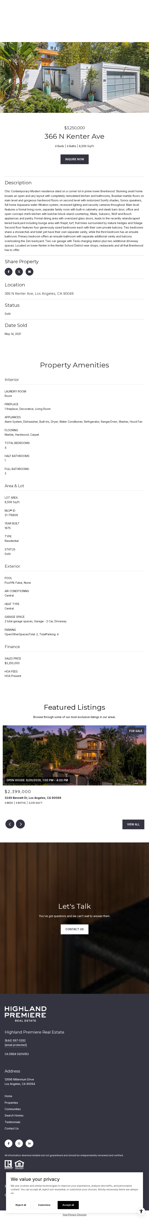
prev (9, 824)
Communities (13, 1109)
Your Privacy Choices (74, 1214)
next (20, 824)
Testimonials (12, 1122)
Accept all (68, 1204)
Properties (11, 1102)
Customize (44, 1204)
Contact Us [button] (74, 929)
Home (8, 1096)
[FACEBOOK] (8, 1143)
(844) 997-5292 (15, 1040)
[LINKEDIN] (29, 1143)
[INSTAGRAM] (19, 1143)
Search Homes (14, 1115)
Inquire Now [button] (74, 159)
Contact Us (12, 1128)
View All (133, 824)
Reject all (21, 1204)
